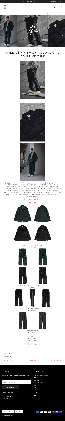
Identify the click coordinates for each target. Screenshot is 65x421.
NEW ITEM (18, 13)
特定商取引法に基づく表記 (41, 375)
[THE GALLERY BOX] (4, 7)
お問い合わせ (6, 399)
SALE (12, 13)
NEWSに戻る (32, 360)
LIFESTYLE (32, 13)
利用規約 (36, 377)
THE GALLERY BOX (10, 415)
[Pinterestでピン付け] (11, 353)
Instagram (47, 13)
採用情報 (36, 380)
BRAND (25, 13)
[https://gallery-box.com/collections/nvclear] (32, 342)
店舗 (35, 387)
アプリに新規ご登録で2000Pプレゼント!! (32, 1)
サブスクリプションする (10, 387)
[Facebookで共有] (9, 353)
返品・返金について (7, 396)
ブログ (36, 385)
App (53, 13)
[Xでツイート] (7, 353)
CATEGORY (39, 13)
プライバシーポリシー (40, 382)
